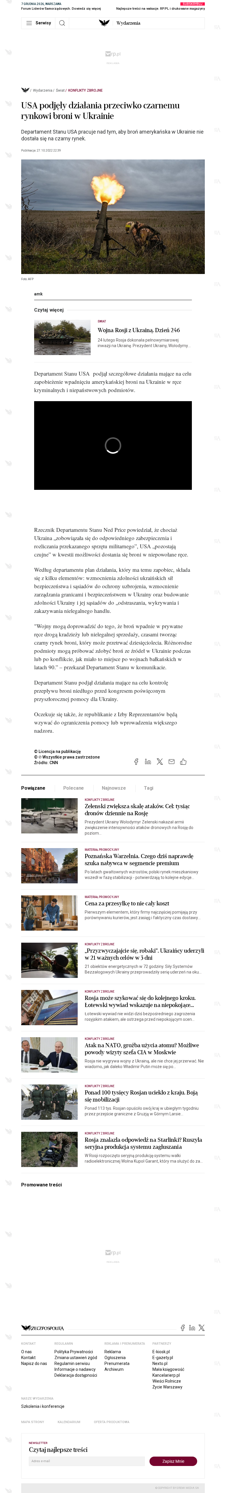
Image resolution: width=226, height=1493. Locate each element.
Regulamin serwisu (72, 1363)
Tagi (148, 788)
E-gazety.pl (162, 1357)
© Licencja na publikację (57, 751)
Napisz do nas (34, 1363)
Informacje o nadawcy (75, 1369)
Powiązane (33, 788)
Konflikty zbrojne (85, 90)
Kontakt (28, 1357)
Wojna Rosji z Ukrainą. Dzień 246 (139, 330)
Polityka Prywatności (73, 1351)
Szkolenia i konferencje (42, 1406)
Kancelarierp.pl (166, 1375)
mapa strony (32, 1422)
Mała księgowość (168, 1369)
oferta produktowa (111, 1422)
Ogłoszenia (115, 1357)
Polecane (73, 788)
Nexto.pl (159, 1363)
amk (38, 294)
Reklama (112, 1351)
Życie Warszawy (167, 1387)
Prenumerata (116, 1363)
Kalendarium (69, 1422)
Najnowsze (114, 788)
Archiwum (114, 1369)
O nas (26, 1351)
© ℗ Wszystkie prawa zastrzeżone (67, 757)
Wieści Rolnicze (166, 1381)
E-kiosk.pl (161, 1351)
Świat (60, 90)
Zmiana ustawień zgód (75, 1357)
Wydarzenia (128, 23)
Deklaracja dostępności (75, 1375)
